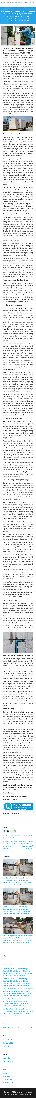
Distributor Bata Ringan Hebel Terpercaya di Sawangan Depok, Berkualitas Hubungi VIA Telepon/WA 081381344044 (10, 845)
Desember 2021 (8, 1043)
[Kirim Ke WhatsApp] (14, 831)
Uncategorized (8, 1061)
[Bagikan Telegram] (11, 831)
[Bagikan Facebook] (4, 831)
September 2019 (8, 1046)
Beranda (5, 18)
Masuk (5, 1073)
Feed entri (6, 1076)
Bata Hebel (12, 837)
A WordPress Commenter (11, 1028)
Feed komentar (8, 1080)
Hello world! (28, 1028)
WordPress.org (8, 1083)
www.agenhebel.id (27, 1094)
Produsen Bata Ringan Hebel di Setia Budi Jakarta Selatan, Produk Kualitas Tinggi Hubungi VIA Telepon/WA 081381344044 (26, 845)
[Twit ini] (7, 831)
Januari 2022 (7, 1040)
